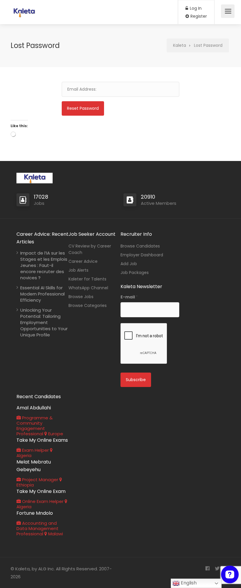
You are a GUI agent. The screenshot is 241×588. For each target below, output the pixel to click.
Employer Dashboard (141, 255)
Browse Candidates (140, 246)
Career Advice (83, 261)
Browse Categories (87, 305)
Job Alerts (78, 270)
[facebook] (207, 568)
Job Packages (134, 272)
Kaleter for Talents (87, 279)
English (188, 582)
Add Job (128, 264)
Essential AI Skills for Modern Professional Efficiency (42, 294)
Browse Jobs (80, 297)
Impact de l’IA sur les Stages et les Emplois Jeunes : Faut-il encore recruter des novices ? (43, 265)
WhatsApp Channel (88, 288)
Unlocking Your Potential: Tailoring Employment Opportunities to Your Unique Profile (44, 322)
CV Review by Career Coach (89, 249)
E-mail (129, 297)
